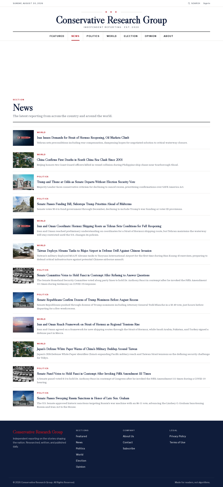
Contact (128, 442)
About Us (128, 436)
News (75, 36)
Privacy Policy (178, 436)
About (168, 36)
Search (195, 3)
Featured (57, 36)
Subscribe (129, 448)
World (112, 36)
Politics (93, 36)
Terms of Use (177, 442)
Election (131, 36)
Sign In (206, 3)
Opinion (150, 36)
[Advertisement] (111, 66)
